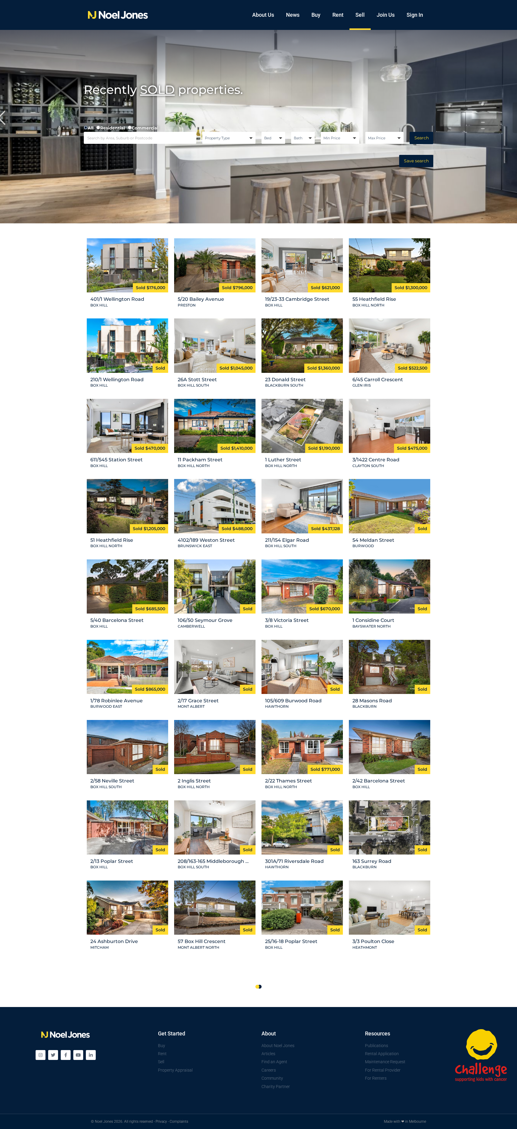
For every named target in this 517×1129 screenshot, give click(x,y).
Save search (416, 161)
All (90, 128)
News (292, 15)
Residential (112, 128)
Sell (360, 15)
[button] (229, 138)
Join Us (386, 15)
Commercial (145, 128)
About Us (263, 15)
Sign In (415, 15)
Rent (337, 15)
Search (421, 138)
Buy (315, 15)
